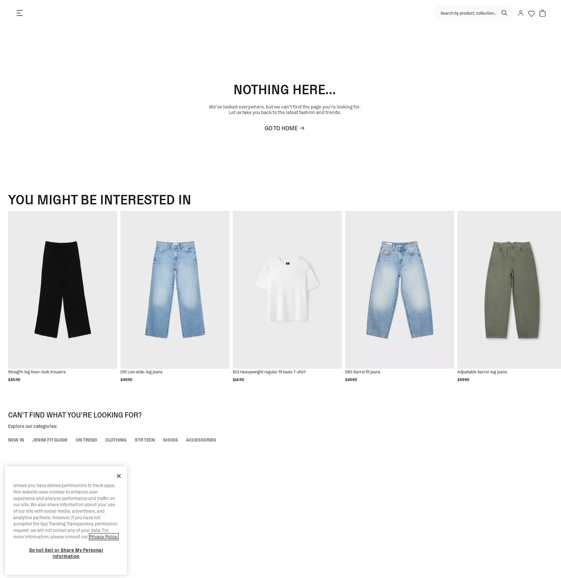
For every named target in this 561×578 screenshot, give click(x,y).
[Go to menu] (19, 13)
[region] (66, 520)
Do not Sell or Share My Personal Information (66, 553)
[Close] (119, 476)
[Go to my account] (520, 13)
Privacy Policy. (104, 537)
